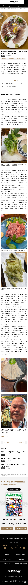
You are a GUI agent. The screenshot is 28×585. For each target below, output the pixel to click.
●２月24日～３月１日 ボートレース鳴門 (12, 83)
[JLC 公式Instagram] (16, 548)
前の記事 (6, 442)
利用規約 (7, 554)
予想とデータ (10, 5)
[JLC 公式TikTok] (20, 548)
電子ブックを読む (7, 528)
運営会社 (6, 563)
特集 (3, 5)
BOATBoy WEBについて (21, 563)
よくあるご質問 (7, 559)
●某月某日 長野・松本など (9, 86)
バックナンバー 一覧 (21, 528)
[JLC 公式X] (12, 548)
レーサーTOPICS (17, 5)
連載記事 (3, 55)
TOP (25, 582)
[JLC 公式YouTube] (24, 548)
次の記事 (21, 442)
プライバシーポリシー (21, 554)
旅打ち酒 (4, 58)
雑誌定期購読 (21, 559)
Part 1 (3, 436)
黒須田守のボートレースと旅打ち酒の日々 (17, 58)
